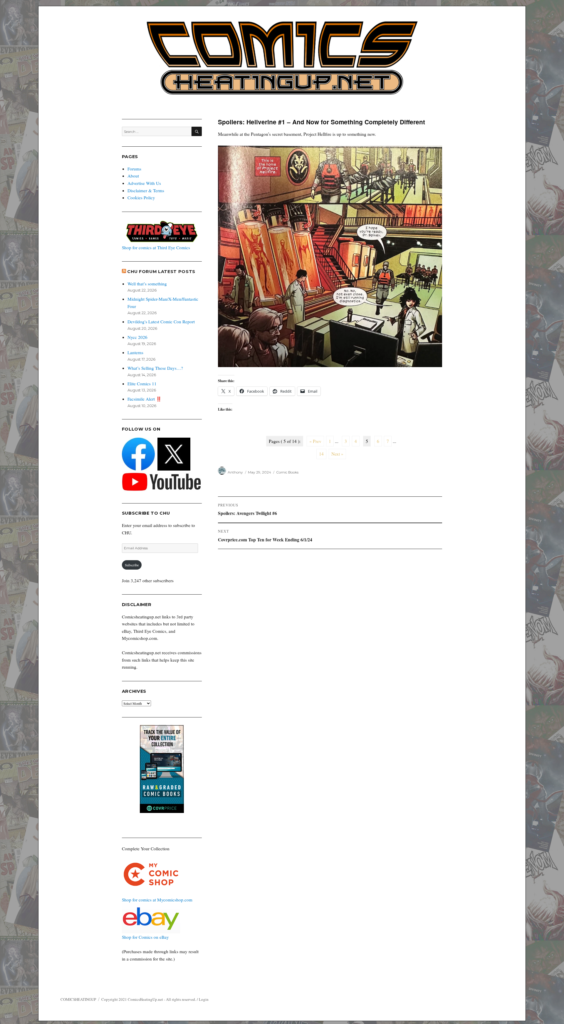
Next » (337, 454)
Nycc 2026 (137, 337)
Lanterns (135, 352)
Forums (134, 169)
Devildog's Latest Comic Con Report (161, 321)
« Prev (315, 441)
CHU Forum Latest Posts (161, 271)
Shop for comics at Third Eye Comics (156, 247)
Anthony (235, 472)
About (133, 176)
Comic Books (287, 472)
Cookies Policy (141, 197)
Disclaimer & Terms (145, 190)
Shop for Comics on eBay (145, 937)
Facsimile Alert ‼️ (144, 399)
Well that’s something (147, 284)
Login (204, 999)
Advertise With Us (144, 183)
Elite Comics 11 (142, 383)
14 (321, 454)
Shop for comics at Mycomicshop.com (157, 900)
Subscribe (132, 565)
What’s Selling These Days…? (155, 368)
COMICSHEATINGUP (78, 999)
